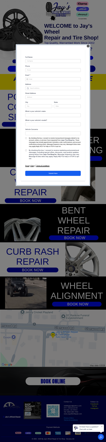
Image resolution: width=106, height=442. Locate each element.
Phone (27, 66)
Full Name (29, 57)
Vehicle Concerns (31, 129)
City (26, 102)
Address (28, 84)
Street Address (30, 93)
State (56, 102)
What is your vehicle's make (35, 111)
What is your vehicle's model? (36, 120)
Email (27, 75)
